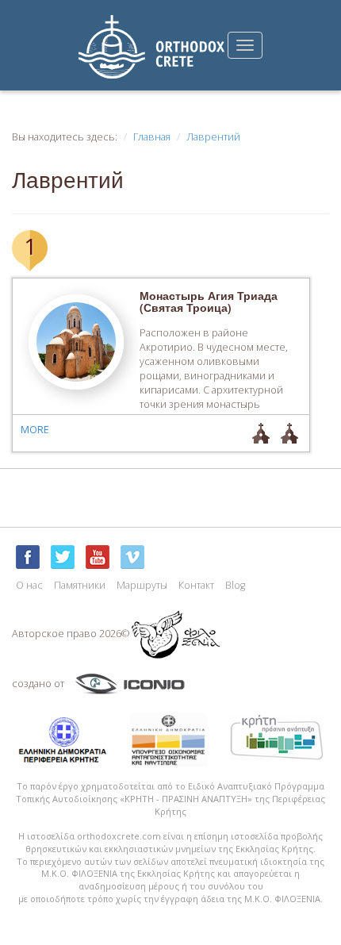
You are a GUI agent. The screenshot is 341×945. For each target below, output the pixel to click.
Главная (151, 137)
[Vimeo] (132, 557)
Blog (235, 585)
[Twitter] (63, 557)
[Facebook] (28, 557)
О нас (29, 585)
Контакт (196, 585)
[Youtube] (97, 557)
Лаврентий (213, 137)
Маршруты (142, 585)
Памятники (79, 585)
